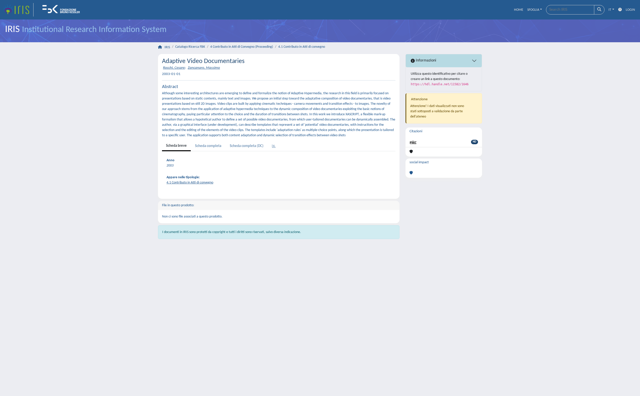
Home (518, 10)
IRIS (167, 47)
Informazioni (425, 60)
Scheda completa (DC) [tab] (247, 146)
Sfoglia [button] (533, 10)
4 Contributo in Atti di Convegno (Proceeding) (241, 47)
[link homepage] (18, 9)
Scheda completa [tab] (208, 146)
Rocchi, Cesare (174, 68)
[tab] (274, 146)
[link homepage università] (63, 9)
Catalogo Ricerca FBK (190, 47)
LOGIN (630, 10)
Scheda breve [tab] (176, 146)
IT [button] (609, 10)
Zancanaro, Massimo (204, 68)
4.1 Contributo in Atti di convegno (301, 47)
